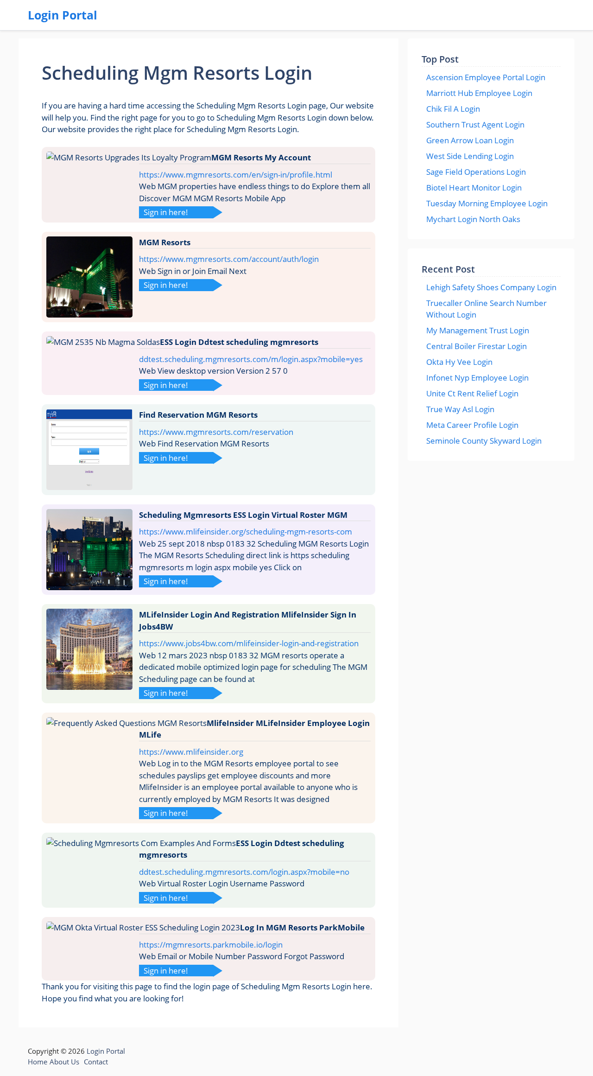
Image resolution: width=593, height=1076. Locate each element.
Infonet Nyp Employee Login (477, 377)
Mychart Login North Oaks (473, 219)
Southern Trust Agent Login (475, 124)
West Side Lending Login (470, 156)
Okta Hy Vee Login (459, 362)
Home (37, 1061)
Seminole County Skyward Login (484, 440)
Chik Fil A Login (453, 108)
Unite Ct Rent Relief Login (472, 393)
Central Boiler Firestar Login (476, 346)
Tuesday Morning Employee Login (487, 203)
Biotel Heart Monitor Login (474, 187)
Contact (96, 1061)
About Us (64, 1061)
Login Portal (62, 15)
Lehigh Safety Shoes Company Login (491, 287)
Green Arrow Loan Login (470, 140)
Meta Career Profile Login (472, 425)
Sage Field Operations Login (476, 171)
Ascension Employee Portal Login (485, 77)
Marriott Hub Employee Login (479, 93)
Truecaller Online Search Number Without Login (486, 309)
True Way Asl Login (460, 409)
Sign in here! (166, 212)
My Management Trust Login (477, 330)
